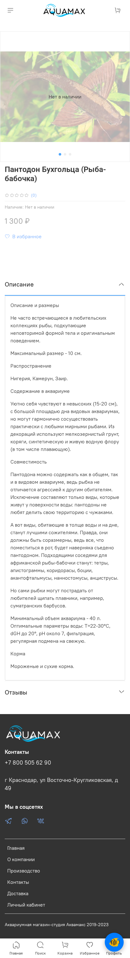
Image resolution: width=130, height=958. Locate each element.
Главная (16, 848)
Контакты (18, 882)
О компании (21, 859)
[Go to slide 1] (60, 154)
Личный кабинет (26, 905)
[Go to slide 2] (65, 154)
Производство (23, 870)
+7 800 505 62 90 (28, 762)
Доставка (17, 893)
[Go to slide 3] (70, 154)
